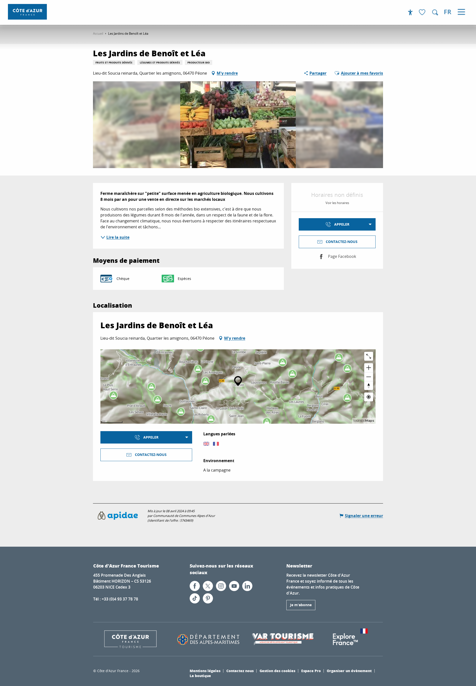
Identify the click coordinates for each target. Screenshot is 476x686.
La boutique (200, 675)
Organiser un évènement (349, 670)
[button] (435, 12)
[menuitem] (27, 12)
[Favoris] (422, 12)
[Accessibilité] (410, 12)
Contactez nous (240, 670)
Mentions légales (205, 670)
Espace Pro (311, 670)
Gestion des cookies (277, 670)
